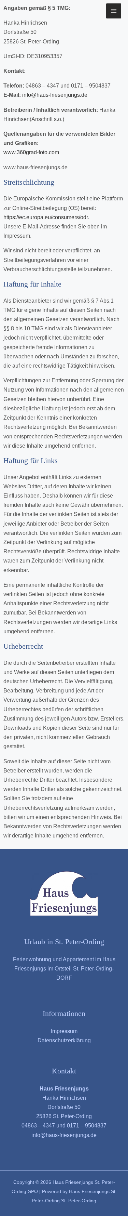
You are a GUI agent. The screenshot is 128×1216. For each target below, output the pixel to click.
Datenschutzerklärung (64, 1040)
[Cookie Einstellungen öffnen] (12, 1207)
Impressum (64, 1031)
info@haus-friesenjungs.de (54, 95)
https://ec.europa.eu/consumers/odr (45, 217)
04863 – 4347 (38, 1125)
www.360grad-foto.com (31, 152)
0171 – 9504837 (86, 1125)
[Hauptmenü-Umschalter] (113, 10)
